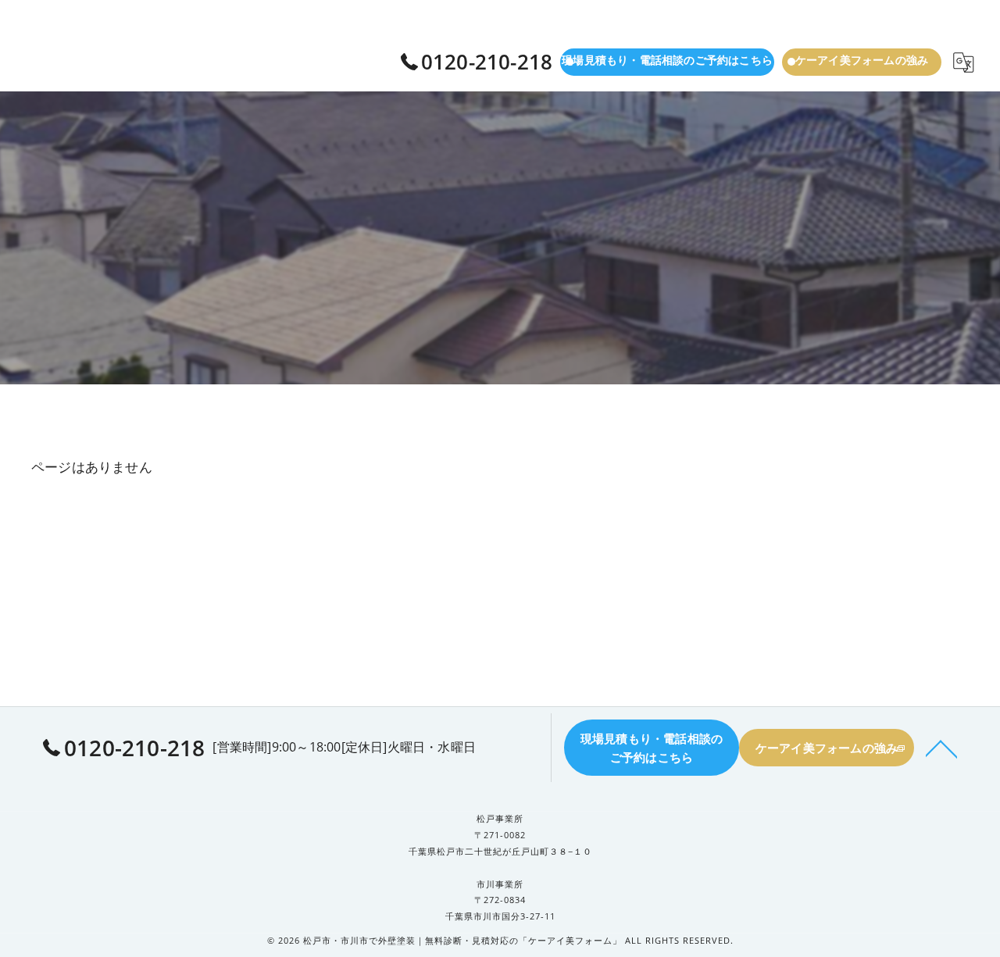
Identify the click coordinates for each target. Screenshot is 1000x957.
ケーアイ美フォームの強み (861, 59)
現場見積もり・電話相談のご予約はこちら (667, 59)
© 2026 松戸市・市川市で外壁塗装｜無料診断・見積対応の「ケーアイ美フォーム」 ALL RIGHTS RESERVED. (500, 940)
